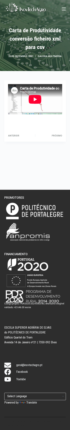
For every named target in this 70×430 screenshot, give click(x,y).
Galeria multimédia (50, 56)
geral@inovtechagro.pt (29, 365)
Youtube (21, 379)
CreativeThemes (14, 425)
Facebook (22, 372)
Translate (31, 402)
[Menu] (64, 9)
